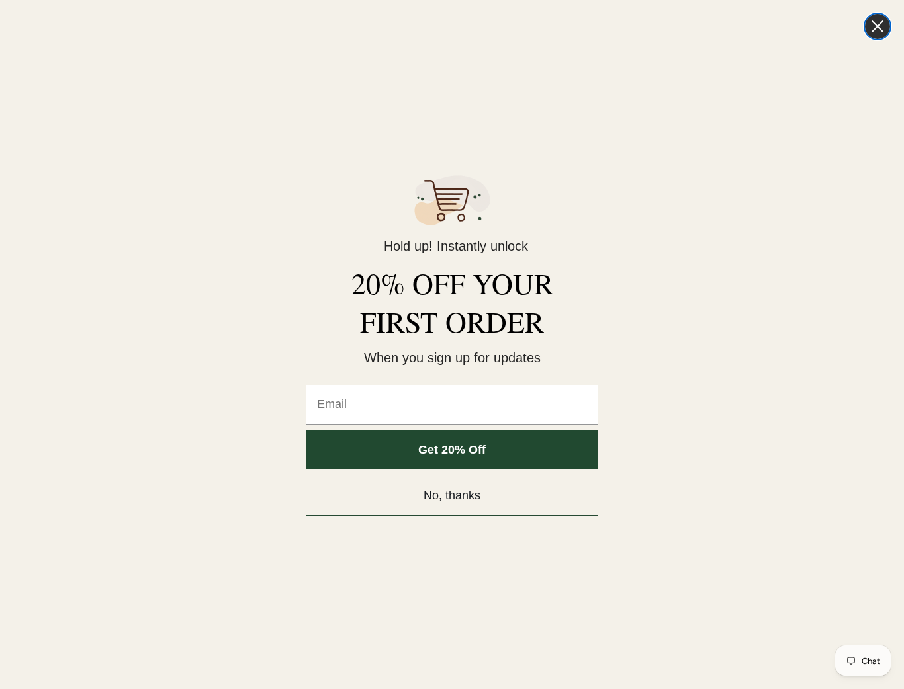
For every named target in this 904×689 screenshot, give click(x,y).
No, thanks (452, 495)
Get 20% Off (452, 449)
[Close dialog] (877, 26)
